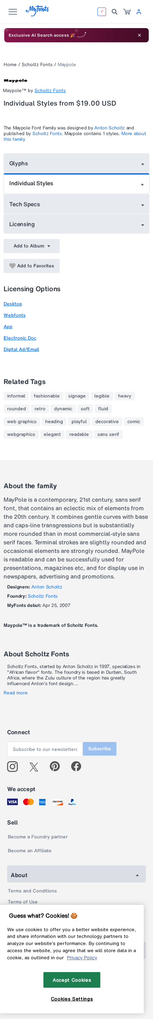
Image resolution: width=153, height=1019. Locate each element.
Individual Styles (31, 183)
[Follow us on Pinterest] (58, 766)
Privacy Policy (82, 957)
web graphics (22, 422)
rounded (16, 409)
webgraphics (21, 434)
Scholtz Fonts (37, 64)
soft (85, 409)
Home (10, 64)
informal (16, 396)
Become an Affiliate (30, 850)
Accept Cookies (72, 979)
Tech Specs (24, 204)
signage (77, 396)
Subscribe (99, 748)
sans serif (108, 434)
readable (79, 434)
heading (54, 422)
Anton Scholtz (109, 127)
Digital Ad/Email (21, 349)
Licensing (22, 224)
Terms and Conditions (32, 890)
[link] (127, 12)
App (8, 326)
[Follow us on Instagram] (15, 766)
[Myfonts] (37, 14)
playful (79, 422)
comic (133, 422)
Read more (16, 693)
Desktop (13, 303)
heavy (124, 396)
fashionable (47, 396)
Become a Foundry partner (38, 836)
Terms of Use (23, 901)
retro (40, 409)
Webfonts (15, 315)
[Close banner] (139, 35)
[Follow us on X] (36, 766)
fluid (103, 409)
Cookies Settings (72, 998)
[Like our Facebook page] (79, 766)
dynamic (63, 409)
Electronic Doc (20, 338)
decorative (107, 422)
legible (102, 396)
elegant (52, 434)
